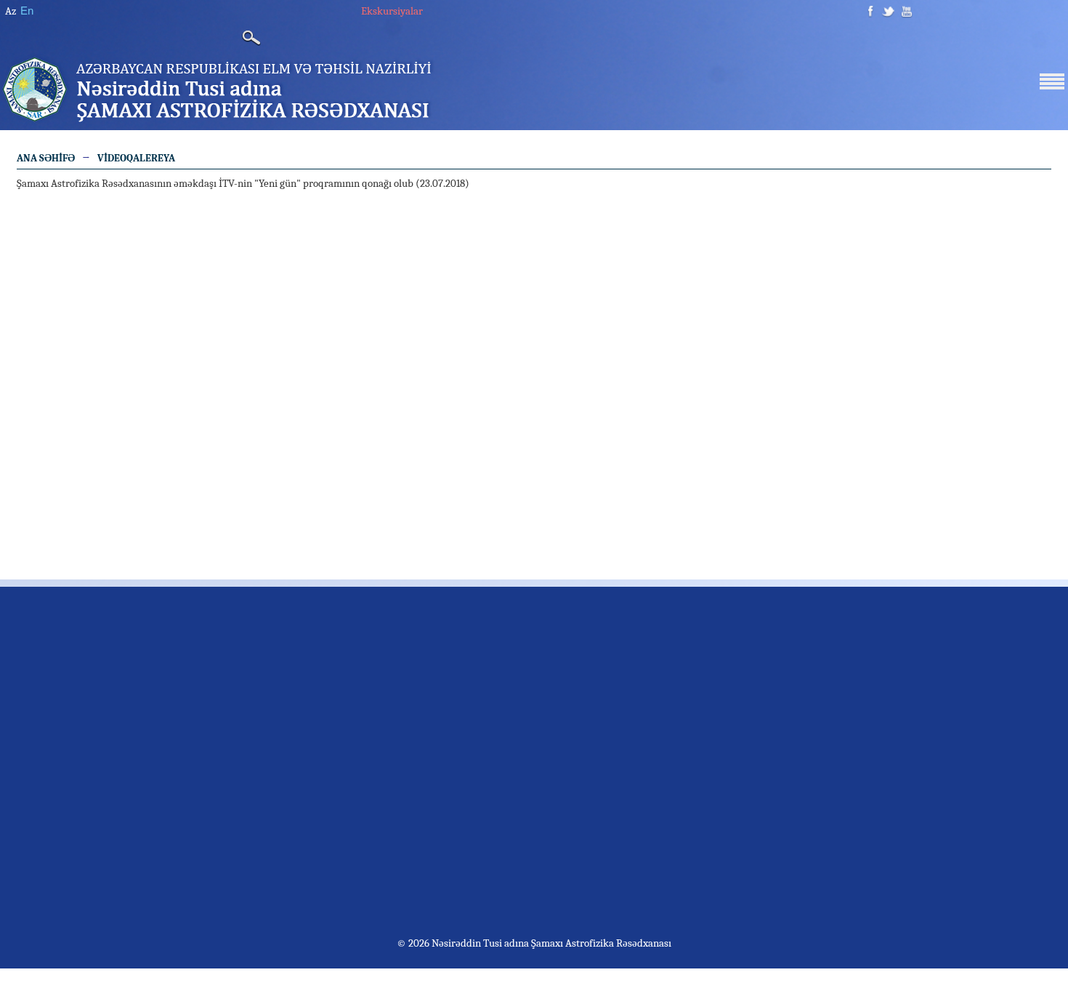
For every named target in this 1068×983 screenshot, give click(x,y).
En (26, 10)
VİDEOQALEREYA (136, 158)
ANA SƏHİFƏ (46, 158)
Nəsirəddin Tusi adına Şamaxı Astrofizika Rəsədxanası (550, 943)
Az (10, 10)
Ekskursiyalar (392, 10)
